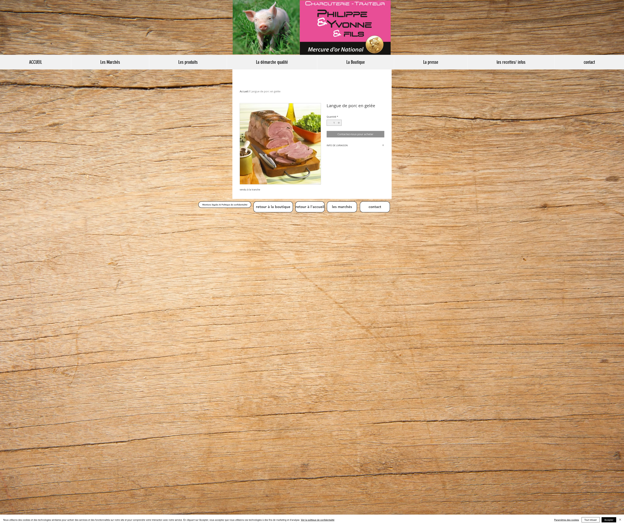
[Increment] (339, 123)
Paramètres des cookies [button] (566, 519)
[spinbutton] (334, 123)
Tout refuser (590, 519)
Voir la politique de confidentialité (317, 519)
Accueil (244, 91)
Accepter (608, 519)
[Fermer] (620, 519)
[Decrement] (329, 123)
